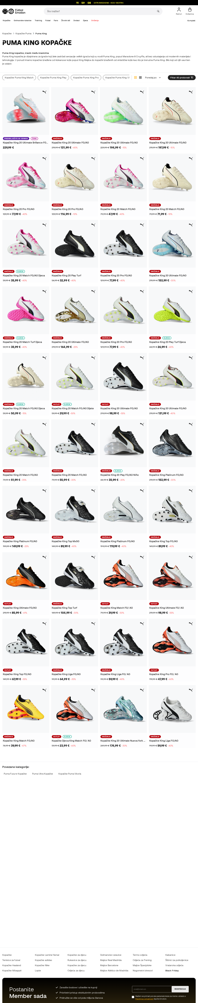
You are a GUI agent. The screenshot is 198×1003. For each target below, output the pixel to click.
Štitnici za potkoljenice (176, 960)
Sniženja (95, 20)
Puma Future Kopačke (15, 773)
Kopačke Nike (42, 965)
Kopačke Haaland (11, 965)
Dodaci (76, 20)
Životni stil (65, 20)
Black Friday (172, 970)
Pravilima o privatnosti (144, 999)
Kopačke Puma (24, 33)
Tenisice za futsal (11, 960)
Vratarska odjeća (174, 965)
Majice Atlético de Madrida (114, 970)
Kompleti (191, 21)
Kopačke (6, 20)
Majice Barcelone (109, 965)
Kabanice (170, 955)
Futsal (47, 20)
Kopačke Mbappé (11, 970)
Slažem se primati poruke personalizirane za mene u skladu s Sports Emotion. (160, 997)
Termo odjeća (140, 955)
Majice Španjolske (142, 965)
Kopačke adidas (43, 960)
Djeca (85, 20)
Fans (56, 20)
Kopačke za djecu (77, 955)
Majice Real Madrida (111, 960)
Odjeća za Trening (142, 960)
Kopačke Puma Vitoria (69, 773)
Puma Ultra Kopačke (42, 773)
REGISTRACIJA (180, 989)
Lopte (38, 970)
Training (38, 20)
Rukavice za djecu (77, 960)
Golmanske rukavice (22, 20)
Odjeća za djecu (76, 970)
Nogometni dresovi (143, 970)
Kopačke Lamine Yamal (47, 955)
